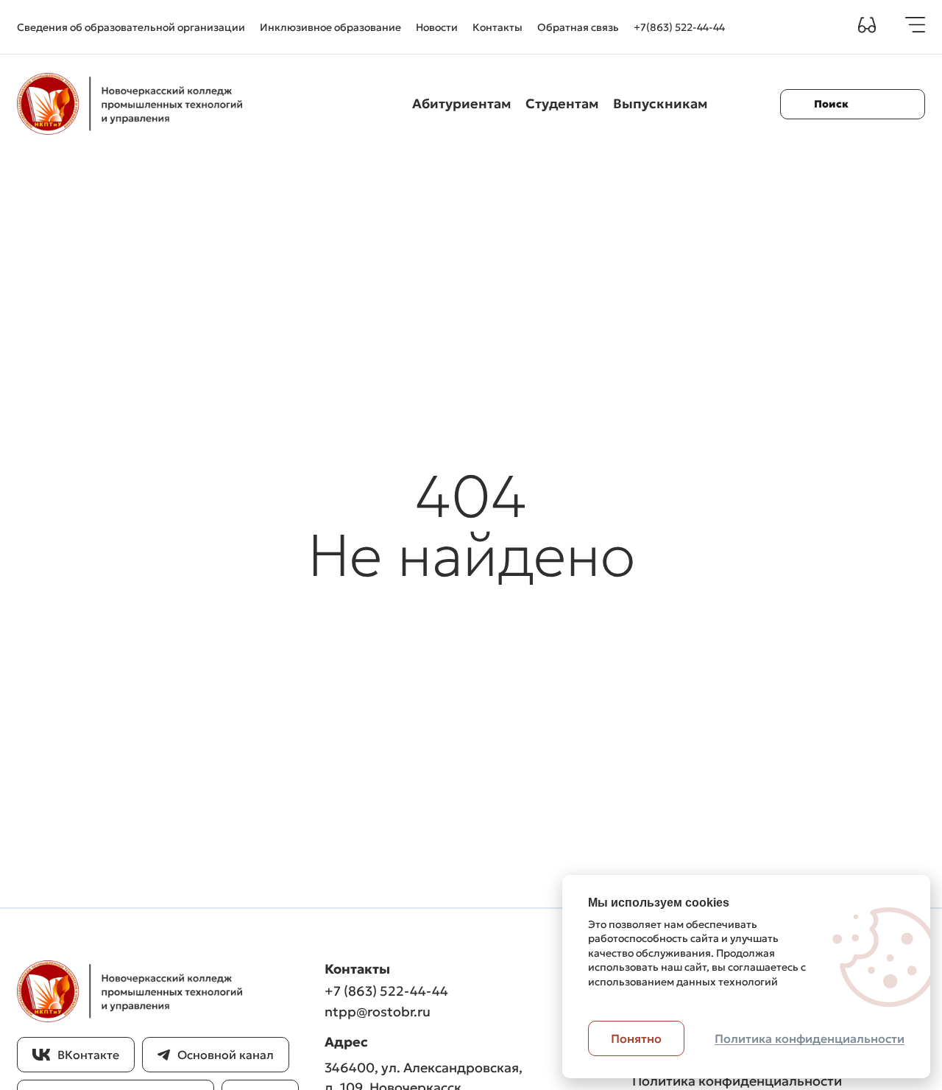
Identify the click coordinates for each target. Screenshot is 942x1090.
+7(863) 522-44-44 (679, 27)
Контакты (497, 27)
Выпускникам (660, 103)
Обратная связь (578, 27)
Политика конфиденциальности (737, 1080)
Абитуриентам (461, 103)
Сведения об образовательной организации (131, 27)
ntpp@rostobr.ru (378, 1011)
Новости (437, 27)
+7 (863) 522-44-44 (386, 990)
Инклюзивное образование (330, 27)
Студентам (561, 103)
